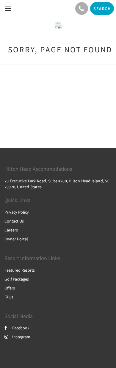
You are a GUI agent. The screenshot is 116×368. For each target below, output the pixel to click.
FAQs (8, 297)
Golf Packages (16, 279)
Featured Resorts (19, 270)
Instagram (21, 336)
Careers (11, 230)
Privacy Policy (16, 212)
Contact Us (14, 221)
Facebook (20, 328)
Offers (9, 288)
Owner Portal (16, 239)
